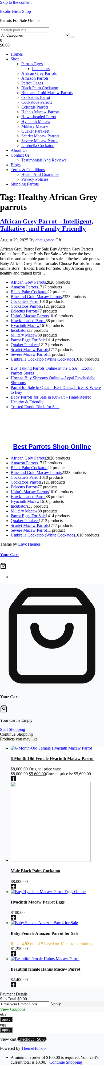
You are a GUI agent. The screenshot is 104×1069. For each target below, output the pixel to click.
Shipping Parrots (25, 184)
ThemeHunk (32, 1048)
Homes (17, 54)
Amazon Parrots (35, 78)
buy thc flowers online (19, 425)
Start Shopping (12, 729)
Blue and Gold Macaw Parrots (47, 92)
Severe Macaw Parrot (39, 140)
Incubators (41, 68)
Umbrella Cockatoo (37, 145)
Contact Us (20, 155)
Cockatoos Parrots (36, 102)
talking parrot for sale (64, 430)
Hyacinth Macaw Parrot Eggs (38, 902)
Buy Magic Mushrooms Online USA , (32, 416)
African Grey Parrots (39, 73)
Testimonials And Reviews (43, 160)
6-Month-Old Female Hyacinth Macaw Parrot (52, 758)
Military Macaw (34, 126)
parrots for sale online (58, 425)
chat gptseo (45, 240)
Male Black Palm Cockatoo (35, 871)
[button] (52, 43)
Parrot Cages (32, 83)
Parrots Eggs (32, 63)
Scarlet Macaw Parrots (40, 136)
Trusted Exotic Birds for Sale (35, 406)
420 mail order (83, 420)
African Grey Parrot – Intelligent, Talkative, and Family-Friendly (46, 225)
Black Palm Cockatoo (39, 88)
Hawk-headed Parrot (38, 116)
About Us (19, 150)
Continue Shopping (65, 1062)
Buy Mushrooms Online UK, (45, 420)
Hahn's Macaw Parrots (40, 112)
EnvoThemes (29, 544)
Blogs (16, 165)
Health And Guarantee (40, 174)
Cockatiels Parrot (35, 97)
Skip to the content (15, 2)
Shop (15, 59)
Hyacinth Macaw (35, 121)
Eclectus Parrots (34, 107)
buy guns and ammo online (60, 435)
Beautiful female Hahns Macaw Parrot (45, 969)
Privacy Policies (34, 179)
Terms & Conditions (28, 169)
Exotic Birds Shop (15, 11)
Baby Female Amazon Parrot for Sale (44, 933)
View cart (8, 1039)
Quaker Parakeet (35, 131)
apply (6, 1019)
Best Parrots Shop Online (52, 446)
